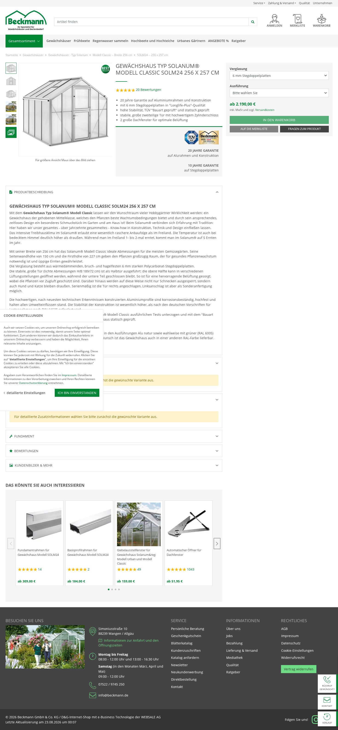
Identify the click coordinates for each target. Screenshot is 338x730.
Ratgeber (239, 41)
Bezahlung (234, 643)
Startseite (12, 55)
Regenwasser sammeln (110, 41)
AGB (284, 629)
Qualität (304, 3)
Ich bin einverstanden (77, 392)
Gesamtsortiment (22, 41)
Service (259, 3)
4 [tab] (119, 589)
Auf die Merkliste (254, 129)
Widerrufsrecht (293, 657)
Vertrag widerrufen (298, 669)
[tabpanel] (39, 543)
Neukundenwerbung (187, 672)
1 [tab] (108, 589)
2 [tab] (112, 589)
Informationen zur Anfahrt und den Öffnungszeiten (128, 643)
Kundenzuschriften (186, 650)
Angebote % (218, 41)
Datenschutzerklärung (33, 383)
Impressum (290, 636)
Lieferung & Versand (242, 650)
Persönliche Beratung (187, 629)
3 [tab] (115, 589)
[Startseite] (26, 20)
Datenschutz (291, 643)
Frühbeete (82, 41)
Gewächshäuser (58, 41)
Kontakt (177, 687)
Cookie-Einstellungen (297, 650)
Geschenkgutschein (186, 636)
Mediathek (234, 657)
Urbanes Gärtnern (191, 41)
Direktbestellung (184, 679)
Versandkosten (264, 110)
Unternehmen (322, 3)
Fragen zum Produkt (304, 129)
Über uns (233, 629)
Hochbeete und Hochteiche (152, 41)
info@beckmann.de (113, 695)
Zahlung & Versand (281, 3)
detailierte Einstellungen (26, 392)
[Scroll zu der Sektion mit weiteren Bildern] (11, 132)
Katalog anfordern (185, 657)
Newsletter (179, 665)
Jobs (229, 636)
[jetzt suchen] (252, 22)
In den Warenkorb (284, 119)
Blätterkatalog (181, 643)
